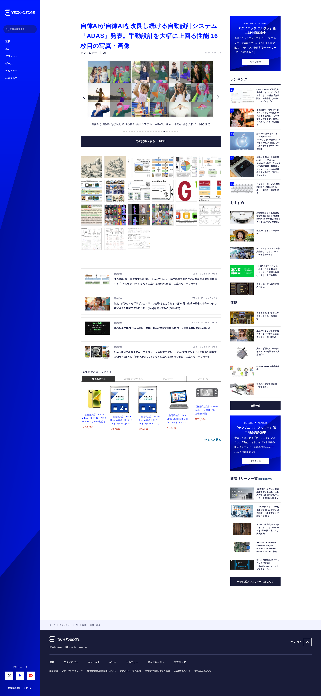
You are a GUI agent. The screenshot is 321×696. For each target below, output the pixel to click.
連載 (7, 41)
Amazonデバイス (133, 378)
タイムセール (99, 378)
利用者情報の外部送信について (101, 671)
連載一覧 (255, 405)
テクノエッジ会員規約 (130, 671)
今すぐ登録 (255, 61)
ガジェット (11, 56)
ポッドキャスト (156, 662)
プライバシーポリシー (72, 671)
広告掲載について (182, 671)
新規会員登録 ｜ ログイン (20, 688)
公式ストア (11, 78)
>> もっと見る (212, 439)
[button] (83, 96)
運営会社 (53, 671)
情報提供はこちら (203, 671)
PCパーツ (168, 378)
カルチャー (11, 71)
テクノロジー (71, 662)
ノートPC (203, 378)
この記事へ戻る (151, 141)
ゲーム (9, 63)
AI (7, 49)
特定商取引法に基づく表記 (157, 671)
